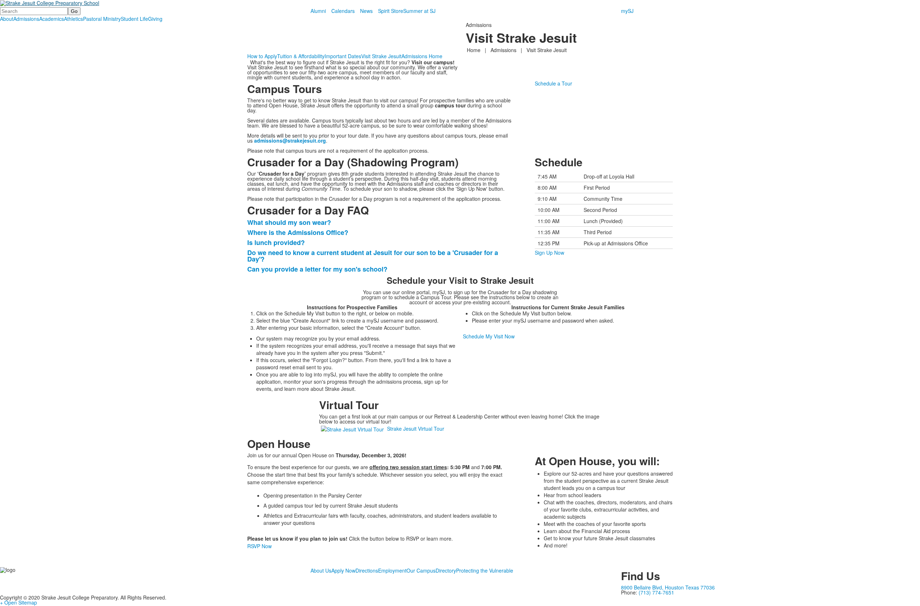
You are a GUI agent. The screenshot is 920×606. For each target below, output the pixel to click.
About (6, 18)
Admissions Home (421, 56)
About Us (320, 570)
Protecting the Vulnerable (484, 570)
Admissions (26, 18)
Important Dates (343, 56)
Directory (446, 570)
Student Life (134, 18)
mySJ (627, 10)
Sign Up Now (549, 252)
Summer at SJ (419, 10)
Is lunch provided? (277, 242)
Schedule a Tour (553, 83)
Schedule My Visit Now (489, 336)
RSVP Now (259, 546)
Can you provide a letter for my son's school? (317, 269)
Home (474, 50)
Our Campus (421, 570)
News (366, 10)
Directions (366, 570)
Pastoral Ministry (102, 18)
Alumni (318, 10)
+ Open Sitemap (18, 602)
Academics (51, 18)
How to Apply (262, 56)
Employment (392, 570)
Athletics (73, 18)
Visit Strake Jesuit (381, 56)
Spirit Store (390, 10)
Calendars (343, 10)
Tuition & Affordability (301, 56)
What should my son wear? (289, 222)
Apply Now (343, 570)
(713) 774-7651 (656, 592)
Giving (155, 18)
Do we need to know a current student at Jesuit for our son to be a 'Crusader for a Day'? (372, 256)
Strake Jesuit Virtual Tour (415, 428)
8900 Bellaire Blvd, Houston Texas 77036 (668, 587)
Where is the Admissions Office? (297, 232)
